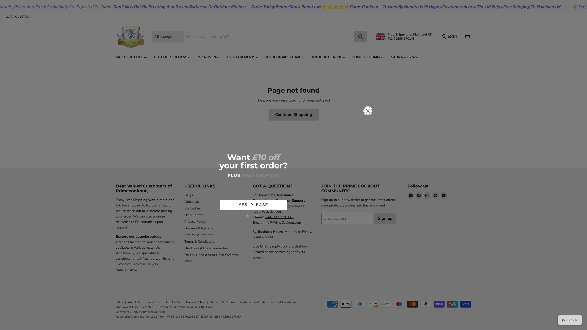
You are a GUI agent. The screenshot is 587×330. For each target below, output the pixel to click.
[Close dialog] (368, 111)
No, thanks (253, 215)
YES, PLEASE (253, 205)
